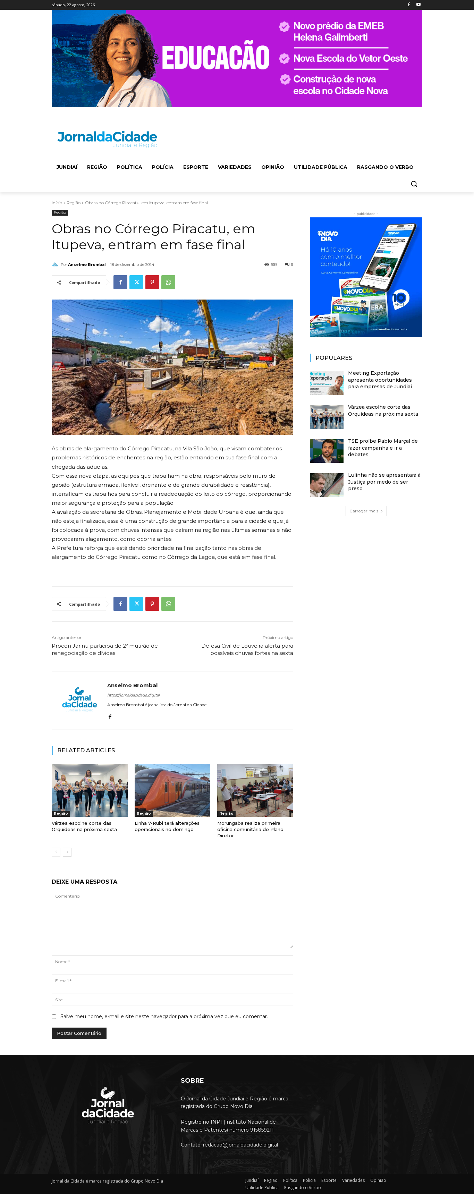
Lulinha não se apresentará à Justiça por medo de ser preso (384, 482)
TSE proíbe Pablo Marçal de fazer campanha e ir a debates (383, 448)
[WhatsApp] (168, 282)
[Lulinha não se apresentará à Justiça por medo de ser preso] (327, 485)
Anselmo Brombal (87, 264)
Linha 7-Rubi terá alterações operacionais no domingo (167, 826)
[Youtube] (418, 5)
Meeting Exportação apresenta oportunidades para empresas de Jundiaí (380, 380)
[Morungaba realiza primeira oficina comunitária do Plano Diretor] (255, 790)
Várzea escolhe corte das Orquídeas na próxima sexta (84, 826)
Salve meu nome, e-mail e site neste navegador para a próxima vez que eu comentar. (164, 1016)
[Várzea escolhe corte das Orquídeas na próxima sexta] (90, 790)
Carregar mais (363, 510)
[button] (414, 183)
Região (74, 202)
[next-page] (67, 852)
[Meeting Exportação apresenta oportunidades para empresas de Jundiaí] (327, 383)
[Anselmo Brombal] (56, 264)
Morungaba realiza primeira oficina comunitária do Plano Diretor (250, 829)
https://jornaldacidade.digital (133, 695)
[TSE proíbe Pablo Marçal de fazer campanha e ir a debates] (327, 451)
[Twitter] (136, 282)
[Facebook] (409, 5)
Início (57, 202)
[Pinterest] (152, 282)
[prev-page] (56, 852)
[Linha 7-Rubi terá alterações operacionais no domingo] (173, 790)
